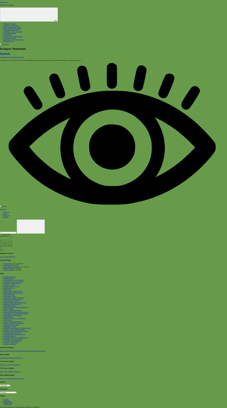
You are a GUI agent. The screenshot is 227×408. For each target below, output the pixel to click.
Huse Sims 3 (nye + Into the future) (13, 40)
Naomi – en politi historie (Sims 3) (13, 36)
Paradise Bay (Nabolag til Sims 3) (13, 299)
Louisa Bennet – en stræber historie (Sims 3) (16, 313)
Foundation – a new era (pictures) (13, 32)
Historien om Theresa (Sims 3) (12, 304)
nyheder (6, 217)
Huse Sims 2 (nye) (9, 41)
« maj (1, 250)
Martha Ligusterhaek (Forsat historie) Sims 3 (16, 312)
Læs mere (2, 209)
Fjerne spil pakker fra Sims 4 (12, 301)
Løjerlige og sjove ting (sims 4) (12, 333)
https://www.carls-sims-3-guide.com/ (10, 365)
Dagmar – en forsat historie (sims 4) (13, 323)
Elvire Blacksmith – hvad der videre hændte (16, 331)
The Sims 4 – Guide (9, 285)
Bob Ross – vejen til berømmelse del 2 (14, 329)
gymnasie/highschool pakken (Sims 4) (14, 334)
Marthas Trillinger (9, 309)
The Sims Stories (8, 278)
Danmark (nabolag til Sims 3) (12, 286)
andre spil (6, 212)
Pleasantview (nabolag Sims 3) (12, 283)
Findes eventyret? (8, 317)
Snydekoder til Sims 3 (10, 33)
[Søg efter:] (8, 232)
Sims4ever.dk (7, 289)
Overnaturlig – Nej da (10, 38)
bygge (5, 214)
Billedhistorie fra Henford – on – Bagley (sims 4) (17, 328)
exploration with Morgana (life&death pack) (16, 337)
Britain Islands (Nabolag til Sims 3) (13, 293)
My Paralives (7, 265)
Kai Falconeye (8, 35)
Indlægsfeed (7, 401)
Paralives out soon (9, 270)
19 (4, 244)
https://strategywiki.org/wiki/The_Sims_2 (11, 358)
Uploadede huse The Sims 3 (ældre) (14, 280)
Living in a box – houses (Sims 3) (13, 291)
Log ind (6, 399)
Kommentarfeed (8, 402)
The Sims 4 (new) (9, 263)
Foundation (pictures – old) (11, 30)
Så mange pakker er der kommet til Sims (15, 302)
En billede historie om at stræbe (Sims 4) (15, 318)
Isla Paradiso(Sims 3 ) (10, 336)
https (1, 257)
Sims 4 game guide (9, 294)
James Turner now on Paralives (12, 267)
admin (22, 57)
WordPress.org (8, 404)
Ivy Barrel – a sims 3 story (11, 25)
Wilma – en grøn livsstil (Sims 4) (13, 310)
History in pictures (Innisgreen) (12, 27)
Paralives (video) (8, 268)
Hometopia (5, 53)
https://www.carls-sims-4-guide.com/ (10, 371)
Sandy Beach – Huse (9, 296)
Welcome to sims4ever (10, 24)
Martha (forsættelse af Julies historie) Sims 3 (16, 307)
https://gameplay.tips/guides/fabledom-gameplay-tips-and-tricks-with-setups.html (22, 351)
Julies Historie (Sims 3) (10, 305)
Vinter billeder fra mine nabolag (12, 28)
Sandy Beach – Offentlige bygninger (14, 297)
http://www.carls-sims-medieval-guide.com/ (12, 378)
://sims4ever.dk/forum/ (9, 257)
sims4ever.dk (3, 2)
